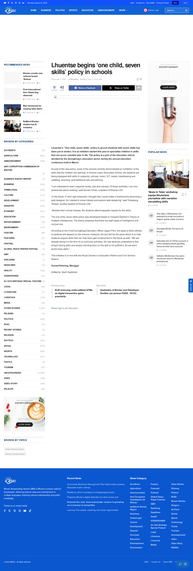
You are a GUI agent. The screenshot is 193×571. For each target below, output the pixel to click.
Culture (8, 195)
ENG (175, 3)
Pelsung (8, 313)
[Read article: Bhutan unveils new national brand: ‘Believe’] (12, 78)
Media (7, 302)
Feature (8, 232)
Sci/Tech (8, 340)
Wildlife (8, 388)
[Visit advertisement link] (24, 414)
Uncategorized (12, 372)
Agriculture (11, 155)
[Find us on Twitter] (12, 3)
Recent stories (12, 329)
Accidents (9, 150)
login (60, 308)
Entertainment (12, 222)
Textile (8, 361)
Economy (9, 211)
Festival (8, 243)
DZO (185, 3)
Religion (9, 335)
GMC (132, 3)
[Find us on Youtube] (5, 3)
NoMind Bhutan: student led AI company (31, 124)
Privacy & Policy (162, 3)
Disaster (9, 205)
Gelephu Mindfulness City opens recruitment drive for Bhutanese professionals (170, 258)
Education (87, 10)
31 (39, 99)
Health (8, 270)
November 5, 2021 (58, 79)
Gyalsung (9, 259)
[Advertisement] (96, 36)
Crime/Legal (11, 189)
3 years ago (29, 99)
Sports (73, 10)
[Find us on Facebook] (8, 3)
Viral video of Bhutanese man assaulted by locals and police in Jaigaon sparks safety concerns (170, 216)
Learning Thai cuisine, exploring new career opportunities (92, 510)
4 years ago (29, 83)
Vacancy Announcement (15, 454)
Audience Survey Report (17, 178)
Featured (9, 238)
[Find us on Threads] (19, 3)
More (122, 10)
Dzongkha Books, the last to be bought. (170, 230)
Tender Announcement (14, 449)
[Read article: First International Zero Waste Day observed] (12, 94)
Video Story (10, 383)
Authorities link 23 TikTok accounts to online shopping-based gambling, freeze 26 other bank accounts (172, 243)
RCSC (6, 324)
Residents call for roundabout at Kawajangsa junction (91, 492)
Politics (60, 10)
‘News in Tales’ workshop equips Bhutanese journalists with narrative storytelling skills (163, 196)
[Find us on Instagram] (16, 3)
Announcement (106, 10)
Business (46, 10)
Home (33, 10)
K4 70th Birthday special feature (22, 281)
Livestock (9, 297)
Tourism (8, 367)
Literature (10, 292)
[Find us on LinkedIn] (23, 3)
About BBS (150, 3)
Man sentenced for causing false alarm (32, 107)
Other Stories (12, 308)
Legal (7, 286)
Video (7, 378)
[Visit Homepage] (10, 10)
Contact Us (140, 3)
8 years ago (29, 112)
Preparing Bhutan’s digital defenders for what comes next (92, 497)
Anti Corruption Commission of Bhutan (21, 168)
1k (39, 131)
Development (11, 200)
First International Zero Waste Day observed (32, 92)
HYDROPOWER (11, 275)
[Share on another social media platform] (138, 88)
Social (7, 345)
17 (39, 112)
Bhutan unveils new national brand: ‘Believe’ (33, 76)
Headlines (9, 265)
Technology (11, 356)
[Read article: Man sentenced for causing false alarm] (12, 110)
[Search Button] (186, 10)
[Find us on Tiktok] (30, 510)
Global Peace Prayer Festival (21, 248)
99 (39, 83)
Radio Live (153, 10)
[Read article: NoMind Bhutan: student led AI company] (12, 126)
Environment (11, 227)
